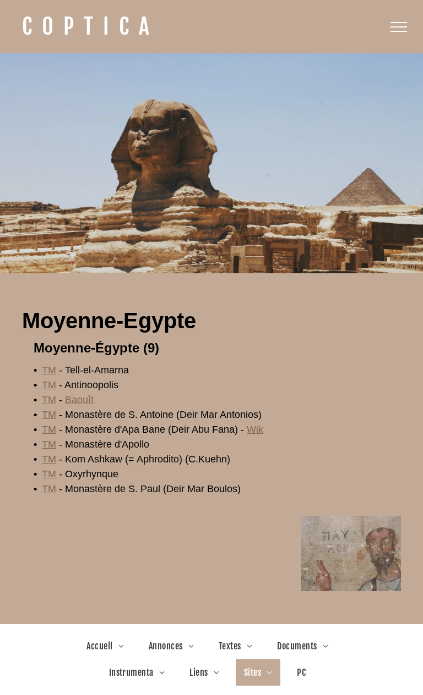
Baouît (79, 399)
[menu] (398, 27)
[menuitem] (109, 646)
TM (49, 370)
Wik (255, 429)
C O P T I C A (85, 26)
